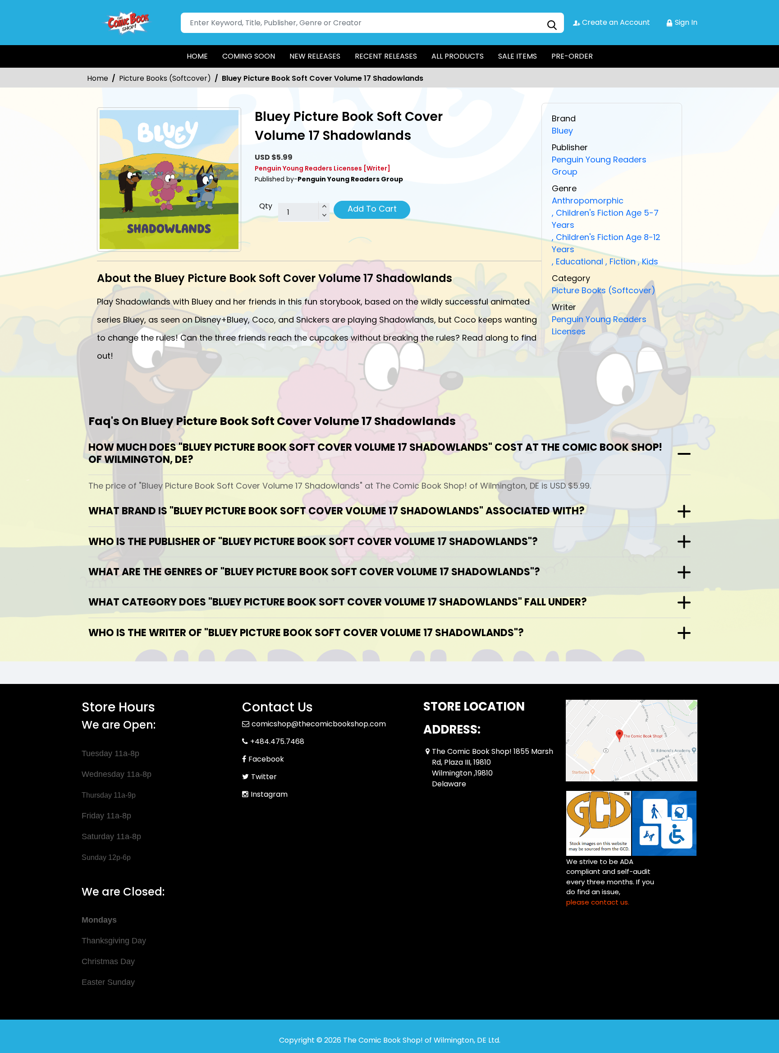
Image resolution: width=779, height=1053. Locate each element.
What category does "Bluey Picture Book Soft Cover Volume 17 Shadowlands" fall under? (337, 602)
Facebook (266, 759)
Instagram (269, 794)
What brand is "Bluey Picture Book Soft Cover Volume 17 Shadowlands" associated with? (336, 511)
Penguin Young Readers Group (599, 165)
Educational (577, 261)
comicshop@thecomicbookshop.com (319, 724)
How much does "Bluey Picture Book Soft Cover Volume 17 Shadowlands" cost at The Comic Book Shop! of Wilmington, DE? (375, 453)
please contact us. (597, 902)
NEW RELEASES (314, 56)
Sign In (685, 22)
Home (97, 78)
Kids (648, 261)
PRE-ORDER (572, 56)
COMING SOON (248, 56)
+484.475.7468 (277, 741)
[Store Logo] (127, 22)
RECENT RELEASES (386, 56)
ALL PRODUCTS (457, 56)
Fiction (620, 261)
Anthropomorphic (587, 200)
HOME (197, 56)
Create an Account (615, 22)
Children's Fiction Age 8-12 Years (606, 243)
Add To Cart (372, 208)
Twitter (264, 776)
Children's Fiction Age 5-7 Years (605, 219)
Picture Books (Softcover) (165, 78)
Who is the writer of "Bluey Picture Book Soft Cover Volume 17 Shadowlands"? (306, 633)
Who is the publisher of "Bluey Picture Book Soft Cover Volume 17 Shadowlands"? (313, 542)
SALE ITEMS (517, 56)
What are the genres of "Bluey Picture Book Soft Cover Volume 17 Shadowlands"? (314, 572)
